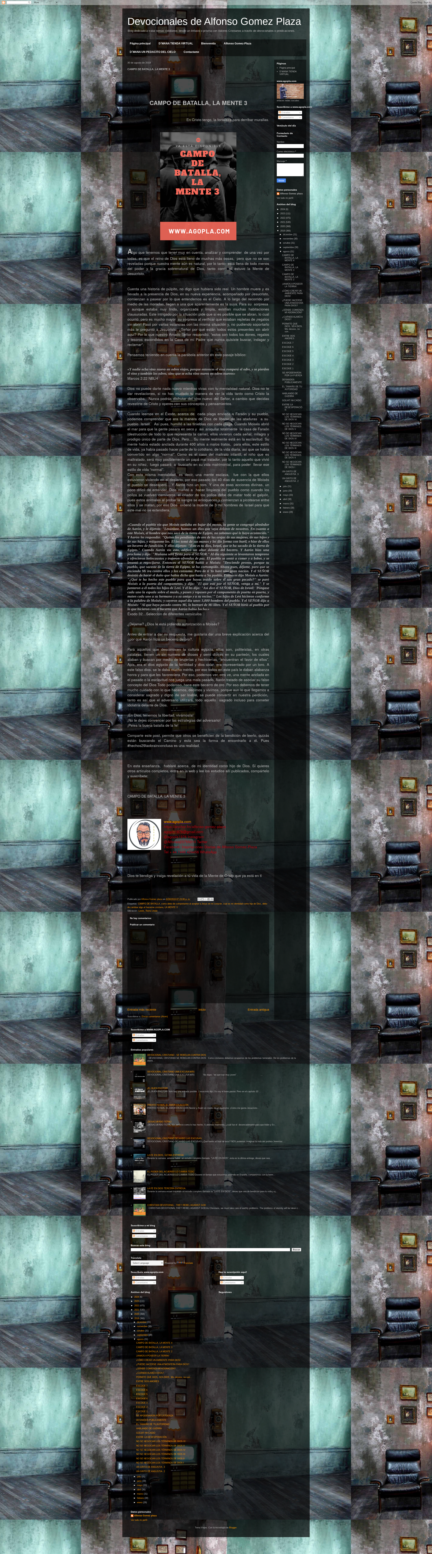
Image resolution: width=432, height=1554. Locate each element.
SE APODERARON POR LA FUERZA (292, 374)
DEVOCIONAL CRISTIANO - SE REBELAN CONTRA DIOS (176, 1055)
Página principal (140, 43)
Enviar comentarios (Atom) (155, 1016)
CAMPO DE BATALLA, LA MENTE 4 (290, 258)
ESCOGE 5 (287, 351)
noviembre (288, 238)
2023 (283, 213)
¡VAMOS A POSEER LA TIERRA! (292, 285)
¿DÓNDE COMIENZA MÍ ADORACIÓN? (292, 311)
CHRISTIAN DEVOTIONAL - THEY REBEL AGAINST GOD (176, 1205)
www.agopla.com (177, 821)
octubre (287, 243)
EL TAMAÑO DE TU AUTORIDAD (292, 388)
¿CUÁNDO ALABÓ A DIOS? (150, 1373)
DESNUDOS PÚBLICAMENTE (292, 381)
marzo (286, 503)
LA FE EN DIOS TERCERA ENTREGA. (166, 1188)
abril (285, 499)
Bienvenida (208, 43)
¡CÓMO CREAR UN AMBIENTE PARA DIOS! (292, 293)
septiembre (288, 247)
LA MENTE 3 (171, 907)
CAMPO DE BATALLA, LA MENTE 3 (290, 267)
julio (285, 486)
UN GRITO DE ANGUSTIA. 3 (290, 472)
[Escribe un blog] (202, 899)
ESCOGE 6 (287, 347)
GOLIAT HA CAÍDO (291, 400)
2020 (283, 226)
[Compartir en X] (205, 899)
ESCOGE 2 (287, 364)
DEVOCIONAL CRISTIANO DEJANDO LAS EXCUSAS (174, 1138)
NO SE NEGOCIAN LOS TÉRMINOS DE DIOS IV (291, 436)
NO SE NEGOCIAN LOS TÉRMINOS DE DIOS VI (291, 417)
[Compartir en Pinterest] (212, 899)
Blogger (232, 1527)
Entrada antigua (258, 1009)
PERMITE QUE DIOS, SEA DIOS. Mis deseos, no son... (292, 327)
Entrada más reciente (141, 1009)
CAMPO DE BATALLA (149, 903)
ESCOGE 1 (287, 368)
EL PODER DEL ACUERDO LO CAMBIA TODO (170, 1171)
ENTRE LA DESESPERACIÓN (292, 407)
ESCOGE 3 (287, 360)
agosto (286, 251)
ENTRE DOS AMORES (288, 337)
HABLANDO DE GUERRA (290, 394)
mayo (286, 495)
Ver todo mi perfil (285, 198)
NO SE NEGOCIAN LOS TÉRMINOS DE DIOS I (291, 464)
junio (285, 490)
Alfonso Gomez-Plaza (237, 43)
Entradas (285, 112)
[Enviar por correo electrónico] (199, 899)
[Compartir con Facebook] (208, 899)
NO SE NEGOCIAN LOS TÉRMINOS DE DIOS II (291, 455)
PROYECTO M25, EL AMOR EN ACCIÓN (167, 1105)
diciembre (288, 234)
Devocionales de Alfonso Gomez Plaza (214, 21)
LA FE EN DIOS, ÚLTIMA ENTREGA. (165, 1155)
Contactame (191, 51)
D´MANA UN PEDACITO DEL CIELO (153, 51)
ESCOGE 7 (287, 343)
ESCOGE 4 (287, 355)
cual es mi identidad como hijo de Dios (242, 903)
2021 (283, 222)
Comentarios (287, 117)
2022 (283, 218)
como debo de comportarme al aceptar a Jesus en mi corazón (191, 903)
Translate (188, 1263)
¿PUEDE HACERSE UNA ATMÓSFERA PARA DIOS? (292, 303)
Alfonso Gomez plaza (291, 193)
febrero (286, 508)
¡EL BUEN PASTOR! (157, 1088)
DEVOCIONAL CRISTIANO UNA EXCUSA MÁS (171, 1071)
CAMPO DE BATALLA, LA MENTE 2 (290, 277)
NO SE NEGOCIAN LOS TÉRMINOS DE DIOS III (291, 445)
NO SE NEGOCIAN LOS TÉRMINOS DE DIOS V (291, 426)
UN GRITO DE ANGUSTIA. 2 (290, 479)
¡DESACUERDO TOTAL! (159, 1121)
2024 (283, 209)
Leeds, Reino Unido (147, 911)
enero (286, 512)
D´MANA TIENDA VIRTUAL (176, 43)
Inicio (202, 1009)
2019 (283, 230)
